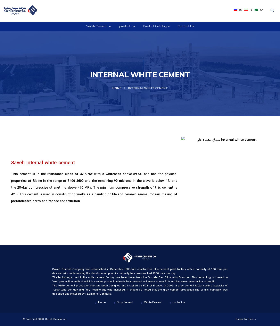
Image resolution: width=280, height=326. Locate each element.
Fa (251, 10)
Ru (240, 10)
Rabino (252, 319)
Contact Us (186, 27)
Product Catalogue (156, 27)
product (124, 27)
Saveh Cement (96, 27)
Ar (261, 10)
